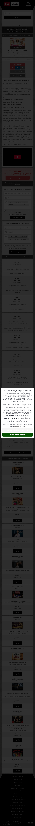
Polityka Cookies (19, 426)
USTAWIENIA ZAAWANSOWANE (17, 430)
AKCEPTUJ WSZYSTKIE (17, 435)
